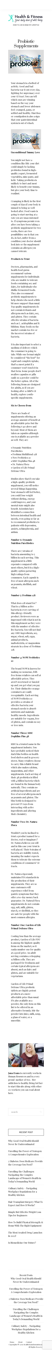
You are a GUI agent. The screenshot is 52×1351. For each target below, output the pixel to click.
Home (12, 1342)
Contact (29, 1342)
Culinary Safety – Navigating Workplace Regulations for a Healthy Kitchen (22, 1191)
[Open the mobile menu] (45, 5)
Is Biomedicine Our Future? (22, 1242)
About (20, 1342)
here (10, 1093)
